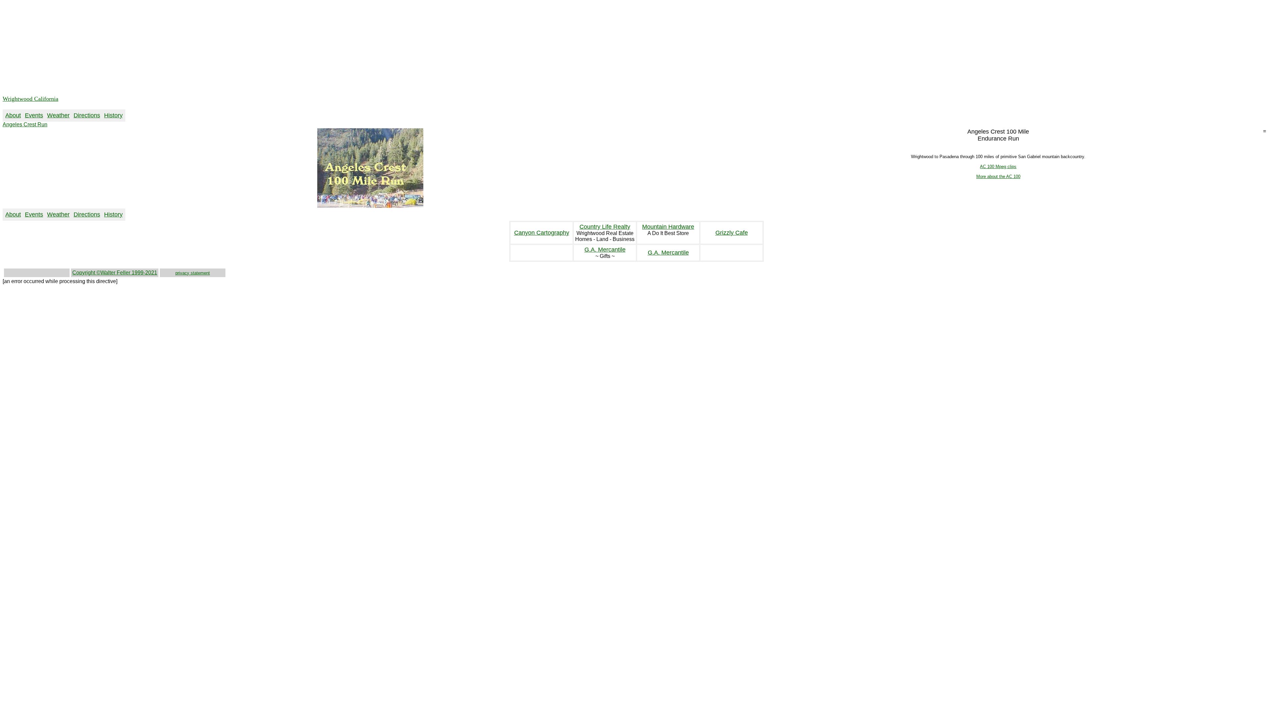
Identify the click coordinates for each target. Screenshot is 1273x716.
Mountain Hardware (668, 226)
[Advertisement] (201, 49)
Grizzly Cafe (731, 232)
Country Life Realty (604, 226)
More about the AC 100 (998, 176)
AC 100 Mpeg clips (998, 166)
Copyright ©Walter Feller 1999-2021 (114, 272)
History (113, 115)
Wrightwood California (30, 98)
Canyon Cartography (541, 232)
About (13, 115)
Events (34, 115)
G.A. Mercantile (605, 249)
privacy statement (192, 272)
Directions (87, 115)
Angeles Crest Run (25, 124)
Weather (58, 115)
